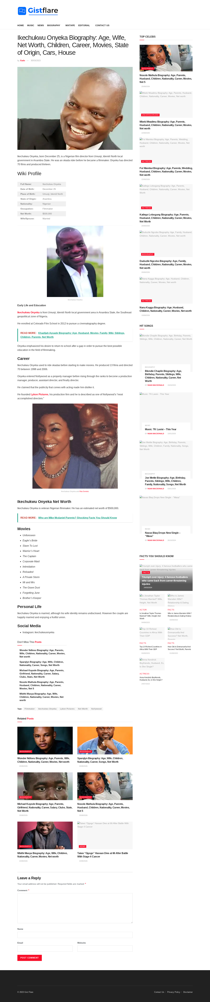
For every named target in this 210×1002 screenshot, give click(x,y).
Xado (22, 60)
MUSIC (30, 25)
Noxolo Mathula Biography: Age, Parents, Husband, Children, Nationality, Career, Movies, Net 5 (42, 685)
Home (20, 25)
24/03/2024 (147, 587)
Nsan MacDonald (156, 385)
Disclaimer (188, 992)
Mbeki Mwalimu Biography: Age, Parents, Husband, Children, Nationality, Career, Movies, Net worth (166, 125)
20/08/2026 (145, 226)
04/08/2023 (145, 622)
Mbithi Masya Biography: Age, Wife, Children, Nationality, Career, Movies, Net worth (41, 696)
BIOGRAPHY (53, 25)
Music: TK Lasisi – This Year (160, 429)
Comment (23, 890)
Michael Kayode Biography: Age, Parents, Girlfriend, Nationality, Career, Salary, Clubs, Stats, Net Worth (42, 673)
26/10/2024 (171, 540)
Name (20, 929)
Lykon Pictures (67, 709)
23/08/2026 (23, 861)
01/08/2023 (173, 653)
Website (81, 943)
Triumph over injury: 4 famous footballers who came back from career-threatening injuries (165, 580)
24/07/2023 (145, 684)
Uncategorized (150, 115)
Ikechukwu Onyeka (28, 312)
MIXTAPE (70, 25)
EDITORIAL (84, 25)
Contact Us (102, 25)
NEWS (41, 25)
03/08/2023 (173, 620)
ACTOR (143, 610)
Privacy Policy (173, 992)
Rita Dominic (84, 491)
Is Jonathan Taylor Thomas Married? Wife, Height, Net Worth (150, 616)
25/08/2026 (23, 766)
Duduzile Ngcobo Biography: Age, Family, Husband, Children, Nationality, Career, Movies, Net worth (166, 264)
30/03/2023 (36, 60)
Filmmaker (30, 709)
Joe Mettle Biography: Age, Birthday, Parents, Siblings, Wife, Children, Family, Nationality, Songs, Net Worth (165, 481)
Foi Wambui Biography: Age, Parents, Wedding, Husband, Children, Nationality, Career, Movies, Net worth (166, 171)
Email (20, 943)
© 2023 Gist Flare (25, 992)
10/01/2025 (171, 433)
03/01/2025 (171, 489)
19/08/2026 (145, 315)
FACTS (146, 572)
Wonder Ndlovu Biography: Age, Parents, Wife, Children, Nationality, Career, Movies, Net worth (42, 653)
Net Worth (83, 709)
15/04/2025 (171, 385)
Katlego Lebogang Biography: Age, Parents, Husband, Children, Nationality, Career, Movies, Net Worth (166, 218)
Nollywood (96, 709)
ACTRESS (146, 161)
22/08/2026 (145, 133)
